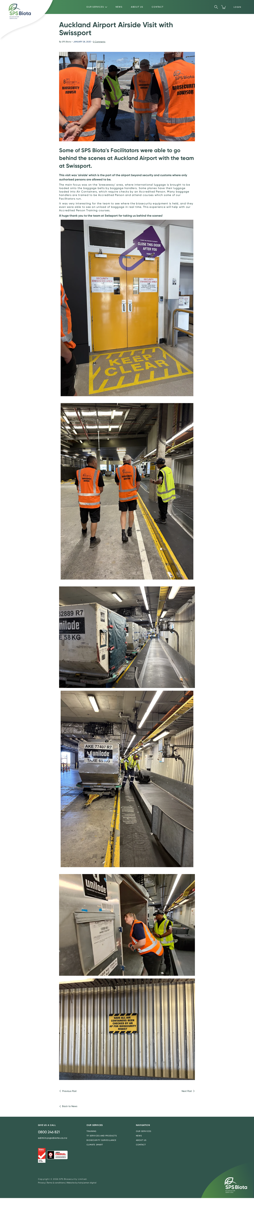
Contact (157, 7)
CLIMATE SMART (95, 1145)
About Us (137, 7)
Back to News (69, 1106)
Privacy (41, 1182)
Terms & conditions (56, 1182)
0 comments (99, 41)
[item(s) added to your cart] (224, 7)
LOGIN (237, 7)
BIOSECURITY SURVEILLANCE (101, 1140)
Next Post (187, 1091)
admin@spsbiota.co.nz (52, 1138)
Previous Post (69, 1091)
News (119, 7)
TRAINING (92, 1131)
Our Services (95, 7)
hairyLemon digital (87, 1182)
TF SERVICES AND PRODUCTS (102, 1136)
